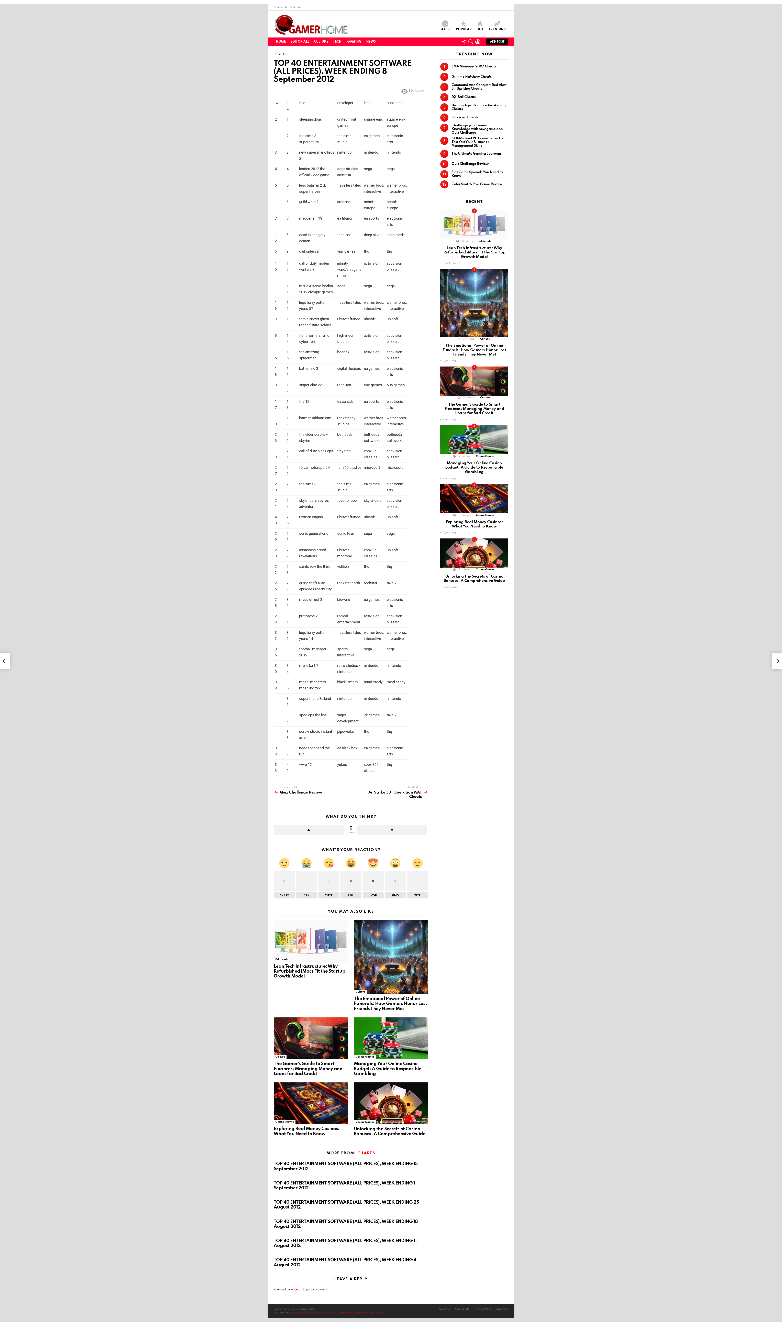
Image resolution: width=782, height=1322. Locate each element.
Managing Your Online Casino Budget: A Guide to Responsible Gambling (387, 1069)
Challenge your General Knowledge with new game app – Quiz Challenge (478, 129)
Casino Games (365, 1057)
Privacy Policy (482, 1309)
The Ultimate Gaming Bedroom (476, 153)
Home (281, 41)
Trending (497, 29)
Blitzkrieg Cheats (464, 117)
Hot (480, 29)
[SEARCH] (470, 42)
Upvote (309, 830)
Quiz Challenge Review (470, 164)
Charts (366, 1153)
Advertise (295, 7)
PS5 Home (298, 1312)
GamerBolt (346, 1312)
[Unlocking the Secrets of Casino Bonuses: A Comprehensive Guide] (391, 1103)
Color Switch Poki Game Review (476, 184)
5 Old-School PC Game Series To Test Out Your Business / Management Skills (477, 142)
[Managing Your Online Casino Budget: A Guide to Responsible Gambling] (391, 1038)
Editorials (299, 41)
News (371, 41)
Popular (464, 29)
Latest (445, 29)
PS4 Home (314, 1312)
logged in (296, 1289)
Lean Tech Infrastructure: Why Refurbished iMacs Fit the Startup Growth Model (309, 971)
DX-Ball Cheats (463, 97)
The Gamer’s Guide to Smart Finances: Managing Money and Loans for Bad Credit (308, 1069)
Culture (321, 41)
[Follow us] (463, 42)
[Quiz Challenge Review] (5, 661)
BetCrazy (361, 1312)
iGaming (353, 41)
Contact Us (280, 7)
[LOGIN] (477, 42)
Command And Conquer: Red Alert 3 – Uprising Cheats (479, 86)
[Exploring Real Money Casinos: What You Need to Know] (311, 1103)
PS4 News (330, 1312)
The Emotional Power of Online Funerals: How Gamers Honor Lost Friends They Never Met (390, 1004)
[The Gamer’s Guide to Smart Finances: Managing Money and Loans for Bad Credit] (311, 1038)
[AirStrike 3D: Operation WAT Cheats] (777, 661)
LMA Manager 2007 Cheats (473, 66)
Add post (497, 41)
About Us (444, 1309)
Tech (337, 41)
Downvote (392, 830)
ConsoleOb (376, 1312)
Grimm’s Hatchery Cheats (471, 76)
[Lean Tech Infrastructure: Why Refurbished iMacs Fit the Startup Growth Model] (311, 941)
